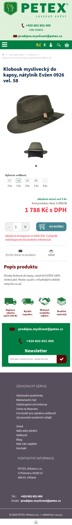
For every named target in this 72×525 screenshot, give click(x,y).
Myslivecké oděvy (16, 54)
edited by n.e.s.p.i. (52, 514)
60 (36, 180)
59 (27, 180)
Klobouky (32, 54)
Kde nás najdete (26, 444)
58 (18, 180)
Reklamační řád (26, 400)
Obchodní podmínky (29, 395)
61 (45, 180)
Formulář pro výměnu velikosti (36, 413)
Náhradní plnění (26, 430)
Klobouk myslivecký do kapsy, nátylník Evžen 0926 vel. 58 (26, 57)
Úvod (19, 426)
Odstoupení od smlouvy (31, 404)
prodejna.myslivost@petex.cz (40, 36)
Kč (38, 45)
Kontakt (21, 448)
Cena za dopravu (27, 409)
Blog (19, 439)
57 (9, 180)
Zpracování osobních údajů (34, 417)
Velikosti (21, 435)
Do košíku (56, 226)
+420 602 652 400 (38, 25)
